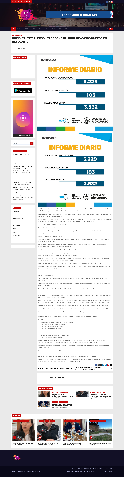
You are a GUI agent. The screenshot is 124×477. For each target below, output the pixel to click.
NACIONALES (16, 225)
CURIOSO (46, 29)
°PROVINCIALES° (108, 471)
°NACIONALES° (100, 471)
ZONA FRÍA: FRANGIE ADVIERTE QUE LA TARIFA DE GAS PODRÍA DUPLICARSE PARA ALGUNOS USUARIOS (48, 445)
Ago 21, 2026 (55, 398)
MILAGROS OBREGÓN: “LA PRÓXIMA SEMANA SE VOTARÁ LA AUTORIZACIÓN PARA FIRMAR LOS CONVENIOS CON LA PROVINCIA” (22, 445)
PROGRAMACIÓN (37, 29)
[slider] (22, 135)
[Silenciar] (29, 135)
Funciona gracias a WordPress (18, 471)
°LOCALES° (73, 468)
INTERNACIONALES (18, 218)
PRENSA (15, 232)
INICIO (18, 29)
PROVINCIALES (17, 235)
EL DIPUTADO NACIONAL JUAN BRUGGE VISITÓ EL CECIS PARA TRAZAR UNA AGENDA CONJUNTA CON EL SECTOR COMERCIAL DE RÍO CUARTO (22, 180)
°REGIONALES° (109, 474)
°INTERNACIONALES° (91, 471)
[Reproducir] (14, 135)
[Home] (13, 29)
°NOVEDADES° (87, 468)
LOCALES (14, 35)
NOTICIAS (26, 29)
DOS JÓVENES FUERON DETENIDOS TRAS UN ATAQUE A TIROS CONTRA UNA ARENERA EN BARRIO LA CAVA (22, 195)
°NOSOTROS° (80, 468)
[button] (108, 29)
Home (68, 468)
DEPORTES (15, 215)
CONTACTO (67, 29)
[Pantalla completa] (31, 135)
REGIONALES (16, 239)
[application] (23, 118)
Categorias (16, 212)
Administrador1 (24, 47)
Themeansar (38, 471)
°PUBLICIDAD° (95, 468)
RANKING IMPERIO (56, 29)
